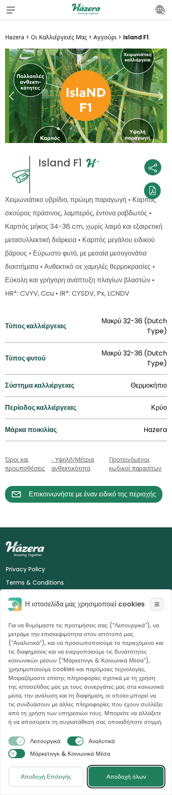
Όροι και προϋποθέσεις (25, 463)
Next (160, 96)
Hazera (14, 37)
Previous (11, 96)
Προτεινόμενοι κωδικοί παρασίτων (135, 463)
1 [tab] (61, 129)
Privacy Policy (25, 569)
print (13, 507)
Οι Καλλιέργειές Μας (59, 37)
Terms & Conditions (35, 582)
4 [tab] (98, 129)
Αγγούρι (105, 37)
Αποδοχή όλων (126, 776)
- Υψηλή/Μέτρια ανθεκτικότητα (72, 463)
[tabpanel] (86, 96)
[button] (11, 10)
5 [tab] (111, 129)
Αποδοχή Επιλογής (46, 776)
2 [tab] (73, 129)
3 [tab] (86, 129)
